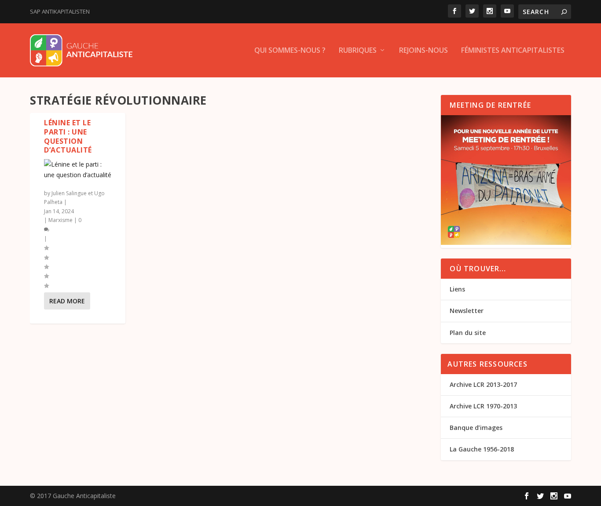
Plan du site (468, 332)
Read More (67, 301)
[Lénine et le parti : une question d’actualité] (77, 169)
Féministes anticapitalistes (512, 51)
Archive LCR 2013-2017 (483, 384)
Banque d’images (476, 427)
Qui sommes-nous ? (290, 51)
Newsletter (467, 310)
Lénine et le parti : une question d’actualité (68, 136)
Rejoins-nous (423, 51)
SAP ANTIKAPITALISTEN (60, 11)
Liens (457, 289)
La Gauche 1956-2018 (482, 449)
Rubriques (358, 51)
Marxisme (60, 220)
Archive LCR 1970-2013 (483, 406)
